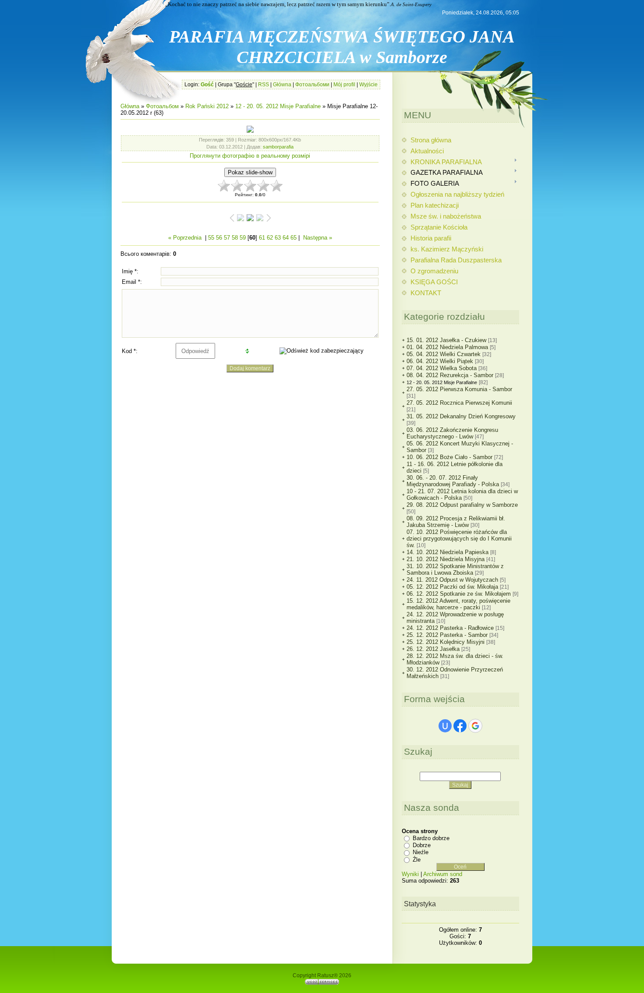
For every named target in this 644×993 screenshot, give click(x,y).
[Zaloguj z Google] (475, 726)
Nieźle (420, 852)
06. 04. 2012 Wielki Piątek (440, 361)
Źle (417, 859)
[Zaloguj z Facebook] (460, 725)
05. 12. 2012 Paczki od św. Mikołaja (452, 586)
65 (293, 237)
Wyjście (368, 84)
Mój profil (344, 84)
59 (243, 237)
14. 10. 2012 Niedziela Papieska (447, 552)
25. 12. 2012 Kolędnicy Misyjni (446, 642)
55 (211, 237)
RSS (263, 84)
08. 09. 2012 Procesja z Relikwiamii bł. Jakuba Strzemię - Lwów (456, 521)
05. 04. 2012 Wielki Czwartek (444, 354)
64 (286, 237)
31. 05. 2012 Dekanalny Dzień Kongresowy (461, 416)
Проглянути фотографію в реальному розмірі (250, 155)
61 (262, 237)
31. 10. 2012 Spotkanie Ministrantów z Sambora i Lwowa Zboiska (455, 569)
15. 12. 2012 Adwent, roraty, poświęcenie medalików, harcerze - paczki (458, 604)
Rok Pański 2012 (207, 106)
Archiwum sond (442, 874)
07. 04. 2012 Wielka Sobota (442, 368)
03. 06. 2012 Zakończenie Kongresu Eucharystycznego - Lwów (452, 433)
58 (235, 237)
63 (278, 237)
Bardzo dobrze (431, 837)
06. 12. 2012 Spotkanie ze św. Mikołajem (459, 593)
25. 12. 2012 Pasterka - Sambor (447, 635)
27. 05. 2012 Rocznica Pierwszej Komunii (459, 402)
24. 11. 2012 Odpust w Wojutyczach (452, 579)
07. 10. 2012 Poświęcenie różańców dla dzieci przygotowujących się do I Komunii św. (459, 538)
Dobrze (422, 845)
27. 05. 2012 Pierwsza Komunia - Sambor (459, 389)
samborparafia (278, 146)
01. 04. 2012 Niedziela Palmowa (447, 347)
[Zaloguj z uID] (445, 725)
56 (219, 237)
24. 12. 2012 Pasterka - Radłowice (450, 628)
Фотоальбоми (312, 84)
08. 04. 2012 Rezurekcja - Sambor (450, 375)
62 (270, 237)
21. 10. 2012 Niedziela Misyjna (446, 559)
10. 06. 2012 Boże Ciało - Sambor (449, 457)
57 (227, 237)
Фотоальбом (162, 106)
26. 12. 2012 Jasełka (433, 649)
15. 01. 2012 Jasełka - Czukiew (446, 340)
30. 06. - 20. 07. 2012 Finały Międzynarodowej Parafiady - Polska (453, 481)
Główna (282, 84)
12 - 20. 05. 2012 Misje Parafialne (278, 106)
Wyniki (410, 874)
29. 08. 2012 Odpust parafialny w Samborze (462, 505)
